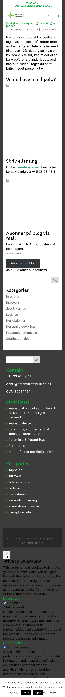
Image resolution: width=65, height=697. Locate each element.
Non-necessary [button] (14, 643)
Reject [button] (38, 692)
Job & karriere (16, 308)
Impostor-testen (20, 423)
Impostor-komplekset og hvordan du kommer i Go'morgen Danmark (33, 412)
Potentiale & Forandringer (27, 440)
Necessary (15, 603)
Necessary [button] (11, 598)
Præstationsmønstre (21, 333)
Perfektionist (15, 321)
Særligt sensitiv (48, 29)
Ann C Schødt (16, 29)
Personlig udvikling (20, 327)
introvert (12, 302)
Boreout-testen (19, 446)
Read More (49, 692)
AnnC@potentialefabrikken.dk (28, 384)
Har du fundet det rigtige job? (30, 452)
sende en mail (28, 167)
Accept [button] (26, 692)
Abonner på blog (23, 263)
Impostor (13, 296)
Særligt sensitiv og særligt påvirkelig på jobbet (31, 25)
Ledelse (12, 315)
